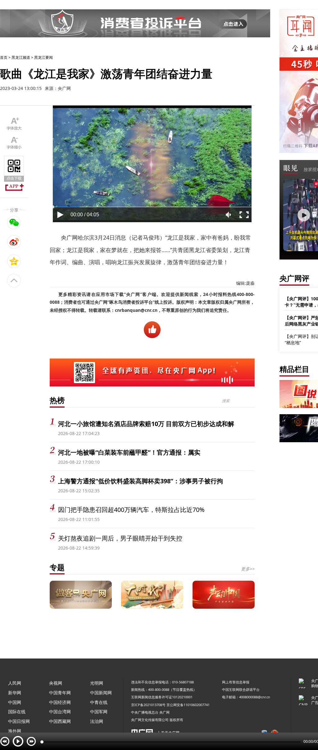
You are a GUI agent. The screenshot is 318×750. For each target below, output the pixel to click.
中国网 (14, 702)
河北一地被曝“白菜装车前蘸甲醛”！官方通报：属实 (129, 452)
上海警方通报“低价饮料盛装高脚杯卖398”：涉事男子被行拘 (140, 481)
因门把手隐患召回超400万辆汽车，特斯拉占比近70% (131, 509)
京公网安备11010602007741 (188, 704)
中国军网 (98, 712)
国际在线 (16, 712)
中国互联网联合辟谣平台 (241, 689)
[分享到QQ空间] (14, 261)
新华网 (14, 693)
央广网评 (294, 278)
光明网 (96, 683)
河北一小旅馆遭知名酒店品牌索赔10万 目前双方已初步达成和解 (146, 424)
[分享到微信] (14, 222)
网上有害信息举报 (235, 682)
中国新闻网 (101, 693)
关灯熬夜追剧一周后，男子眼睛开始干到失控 (120, 538)
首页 (3, 57)
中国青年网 (60, 693)
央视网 (55, 683)
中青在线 (98, 702)
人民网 (14, 683)
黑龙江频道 (20, 57)
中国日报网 (19, 721)
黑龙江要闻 (43, 57)
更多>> (248, 569)
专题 (57, 567)
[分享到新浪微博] (14, 242)
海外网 (14, 731)
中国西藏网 (60, 721)
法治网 (96, 721)
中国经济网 (60, 702)
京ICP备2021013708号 (148, 704)
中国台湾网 (60, 712)
